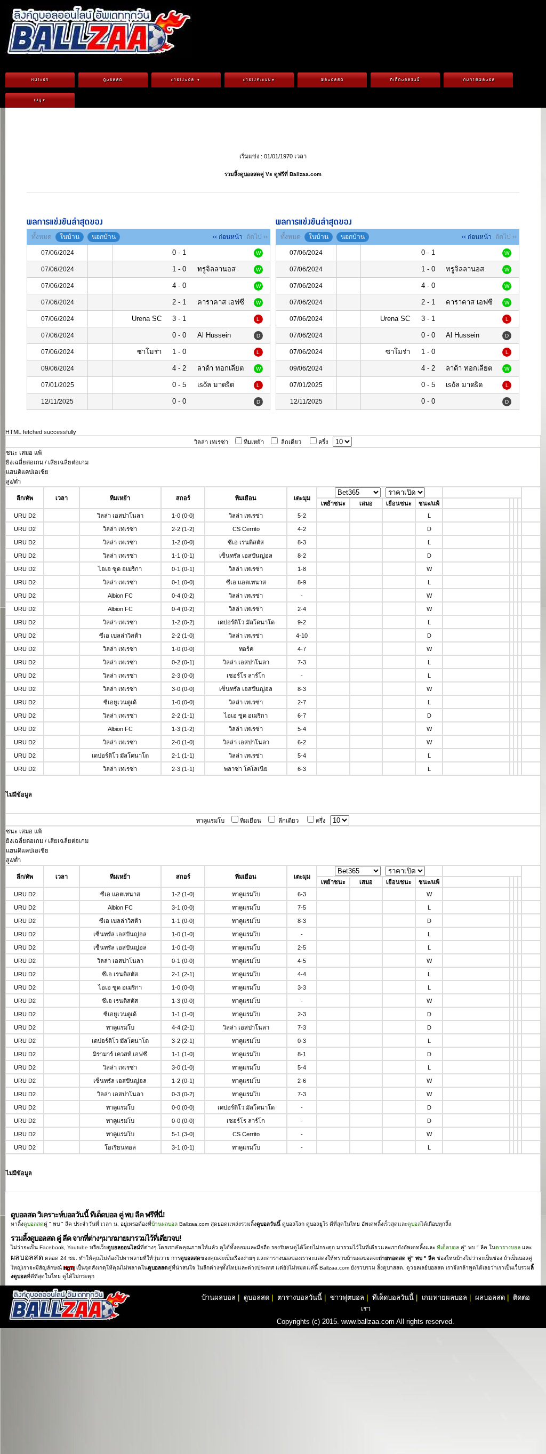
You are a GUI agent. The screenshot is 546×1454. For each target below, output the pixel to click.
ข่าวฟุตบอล (347, 1298)
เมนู (40, 100)
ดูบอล (414, 1224)
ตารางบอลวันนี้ (299, 1298)
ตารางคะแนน (259, 80)
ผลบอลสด (332, 80)
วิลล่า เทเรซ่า (211, 442)
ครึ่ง (323, 442)
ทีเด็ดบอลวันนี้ (405, 80)
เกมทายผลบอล (478, 80)
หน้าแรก (40, 80)
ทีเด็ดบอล (448, 1247)
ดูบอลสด (113, 80)
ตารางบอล (186, 80)
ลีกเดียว (291, 442)
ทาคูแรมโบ (210, 820)
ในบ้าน (69, 236)
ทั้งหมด (41, 236)
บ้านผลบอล (164, 1224)
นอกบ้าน (104, 236)
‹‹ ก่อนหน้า (228, 236)
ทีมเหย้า (254, 442)
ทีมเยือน (250, 820)
